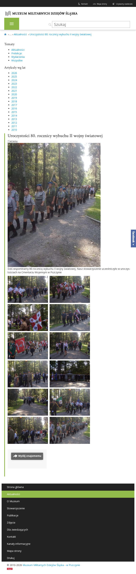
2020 (14, 94)
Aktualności (17, 49)
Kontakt (84, 4)
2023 (14, 83)
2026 (14, 73)
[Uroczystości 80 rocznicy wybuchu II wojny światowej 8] (28, 345)
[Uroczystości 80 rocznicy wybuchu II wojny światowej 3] (70, 402)
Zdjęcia (11, 522)
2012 (14, 122)
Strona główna (15, 487)
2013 (14, 119)
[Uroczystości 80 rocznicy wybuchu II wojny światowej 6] (28, 374)
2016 (14, 108)
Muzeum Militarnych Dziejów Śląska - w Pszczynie (51, 565)
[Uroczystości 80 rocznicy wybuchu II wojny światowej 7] (70, 345)
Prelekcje (16, 53)
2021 (14, 90)
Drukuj (11, 558)
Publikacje (12, 515)
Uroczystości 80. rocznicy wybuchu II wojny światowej (55, 136)
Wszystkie (17, 60)
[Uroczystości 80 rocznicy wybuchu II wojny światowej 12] (28, 289)
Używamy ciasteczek (124, 4)
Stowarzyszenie (16, 508)
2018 (14, 101)
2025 (14, 76)
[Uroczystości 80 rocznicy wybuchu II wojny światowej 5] (70, 374)
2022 (14, 87)
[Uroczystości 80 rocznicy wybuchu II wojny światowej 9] (70, 317)
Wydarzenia (18, 57)
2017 (14, 105)
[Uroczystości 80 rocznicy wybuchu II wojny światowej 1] (70, 430)
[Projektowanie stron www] (11, 568)
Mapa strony (102, 4)
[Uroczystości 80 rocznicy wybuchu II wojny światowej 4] (28, 402)
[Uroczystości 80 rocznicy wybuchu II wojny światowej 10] (28, 317)
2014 (14, 115)
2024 (14, 80)
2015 (14, 112)
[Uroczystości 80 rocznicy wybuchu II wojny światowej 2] (28, 430)
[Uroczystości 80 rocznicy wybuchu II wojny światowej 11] (70, 289)
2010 (14, 129)
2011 (14, 126)
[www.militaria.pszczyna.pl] (5, 34)
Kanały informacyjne (18, 543)
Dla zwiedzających (17, 529)
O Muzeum (13, 501)
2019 (14, 97)
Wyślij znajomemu (29, 455)
